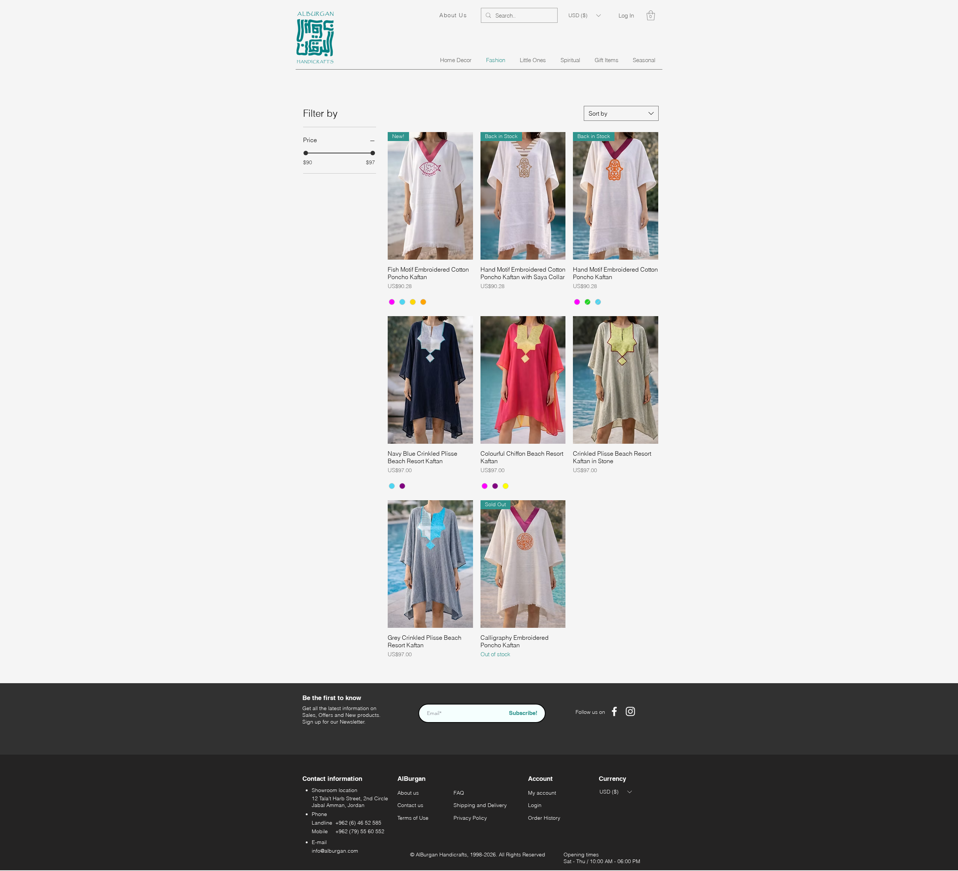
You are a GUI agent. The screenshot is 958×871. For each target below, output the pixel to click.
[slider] (305, 153)
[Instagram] (630, 711)
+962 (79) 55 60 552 (359, 831)
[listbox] (584, 15)
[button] (584, 15)
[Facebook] (614, 711)
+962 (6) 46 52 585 (358, 822)
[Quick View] (430, 380)
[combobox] (621, 113)
